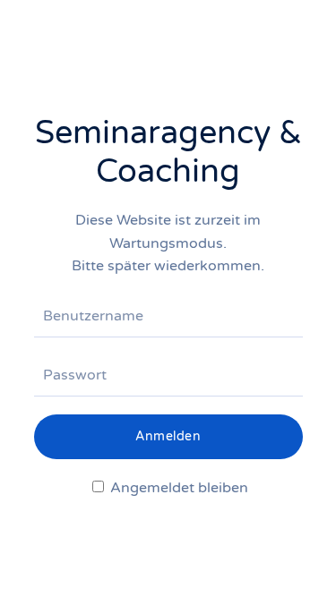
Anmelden (168, 436)
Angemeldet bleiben (177, 488)
